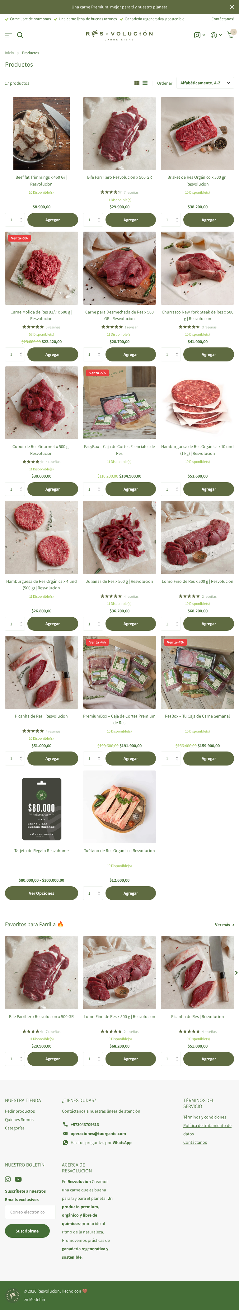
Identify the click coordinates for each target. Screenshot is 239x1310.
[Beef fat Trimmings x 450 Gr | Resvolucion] (41, 133)
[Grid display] (136, 83)
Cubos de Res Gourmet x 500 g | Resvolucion (41, 450)
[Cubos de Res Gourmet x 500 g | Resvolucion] (41, 403)
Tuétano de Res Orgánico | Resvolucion (119, 850)
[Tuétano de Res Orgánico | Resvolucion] (119, 807)
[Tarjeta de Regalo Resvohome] (41, 807)
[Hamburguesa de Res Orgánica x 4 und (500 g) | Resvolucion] (41, 537)
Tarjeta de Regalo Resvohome (41, 850)
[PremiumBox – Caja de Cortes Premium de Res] (119, 672)
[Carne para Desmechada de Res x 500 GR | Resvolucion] (119, 268)
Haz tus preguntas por (101, 1142)
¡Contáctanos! (222, 18)
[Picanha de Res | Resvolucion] (41, 672)
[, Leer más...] (199, 35)
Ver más (223, 924)
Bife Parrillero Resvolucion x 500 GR (119, 177)
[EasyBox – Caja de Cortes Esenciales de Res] (119, 403)
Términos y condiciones (204, 1117)
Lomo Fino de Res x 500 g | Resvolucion (197, 581)
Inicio (9, 52)
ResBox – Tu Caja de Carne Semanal (197, 716)
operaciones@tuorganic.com (98, 1133)
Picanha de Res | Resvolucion (41, 716)
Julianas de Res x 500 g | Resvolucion (119, 581)
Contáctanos (195, 1142)
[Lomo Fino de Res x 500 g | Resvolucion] (197, 537)
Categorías (15, 1128)
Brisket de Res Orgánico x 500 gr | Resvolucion (197, 180)
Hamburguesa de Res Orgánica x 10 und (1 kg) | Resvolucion (197, 450)
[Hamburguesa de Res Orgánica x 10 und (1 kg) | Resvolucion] (197, 403)
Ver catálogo (8, 35)
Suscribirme (28, 1231)
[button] (22, 215)
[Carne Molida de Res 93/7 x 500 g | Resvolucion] (41, 268)
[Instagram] (8, 1179)
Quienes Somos (19, 1119)
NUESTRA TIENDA (23, 1100)
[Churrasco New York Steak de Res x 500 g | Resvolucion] (197, 268)
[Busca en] (20, 35)
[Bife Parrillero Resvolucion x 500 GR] (119, 133)
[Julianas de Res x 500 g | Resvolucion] (119, 537)
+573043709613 (85, 1124)
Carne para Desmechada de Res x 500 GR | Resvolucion (119, 315)
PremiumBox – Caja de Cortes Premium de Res (119, 719)
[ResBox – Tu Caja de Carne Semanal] (197, 672)
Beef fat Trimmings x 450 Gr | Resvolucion (41, 180)
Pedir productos (20, 1111)
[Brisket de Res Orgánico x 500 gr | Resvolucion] (197, 133)
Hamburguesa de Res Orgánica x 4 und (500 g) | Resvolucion (41, 584)
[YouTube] (18, 1179)
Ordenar (164, 83)
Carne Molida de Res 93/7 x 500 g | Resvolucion (41, 315)
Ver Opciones (41, 893)
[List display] (145, 83)
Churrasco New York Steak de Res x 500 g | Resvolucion (197, 315)
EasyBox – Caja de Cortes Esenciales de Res (119, 450)
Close (232, 7)
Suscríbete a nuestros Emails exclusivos (25, 1195)
